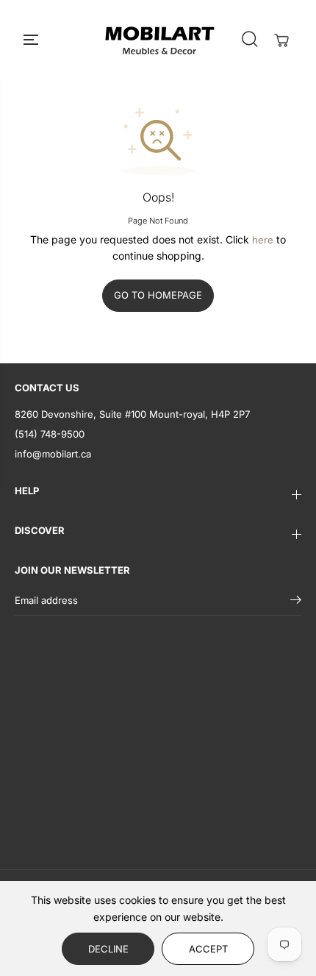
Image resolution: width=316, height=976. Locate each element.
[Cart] (281, 40)
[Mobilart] (159, 39)
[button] (32, 39)
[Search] (249, 39)
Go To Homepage (158, 295)
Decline (108, 949)
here (262, 240)
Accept (208, 949)
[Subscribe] (295, 602)
